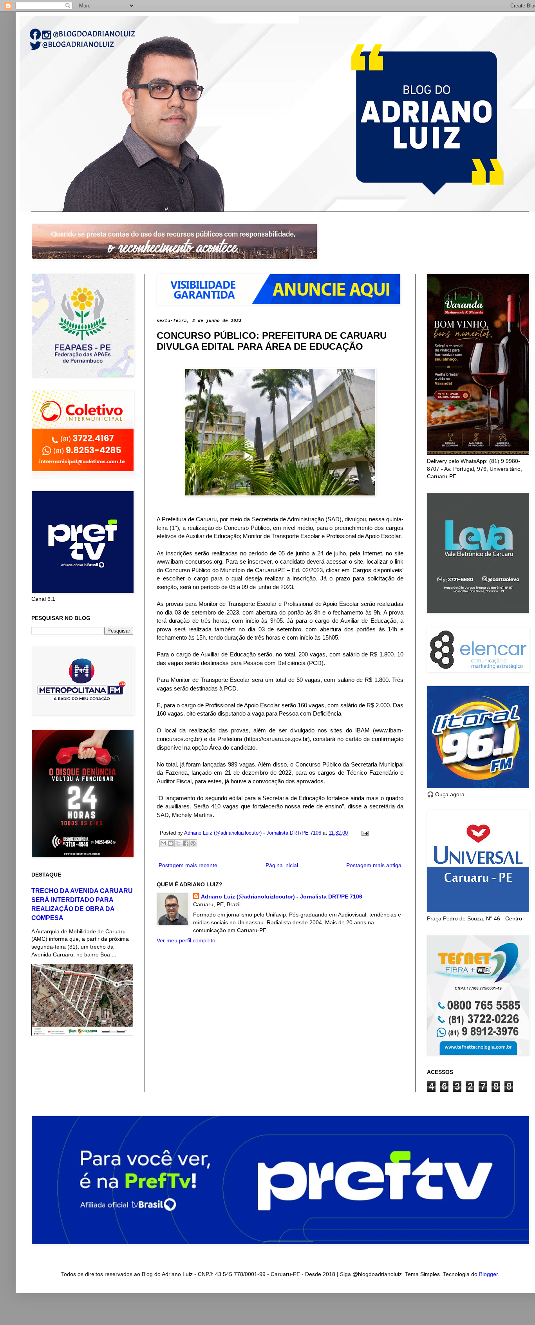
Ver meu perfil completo (186, 940)
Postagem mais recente (188, 865)
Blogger (488, 1274)
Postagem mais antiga (373, 865)
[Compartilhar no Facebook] (186, 843)
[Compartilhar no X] (178, 843)
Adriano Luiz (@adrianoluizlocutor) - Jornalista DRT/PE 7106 (281, 896)
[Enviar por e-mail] (163, 843)
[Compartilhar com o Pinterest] (193, 843)
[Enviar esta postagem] (364, 833)
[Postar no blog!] (171, 843)
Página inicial (282, 865)
